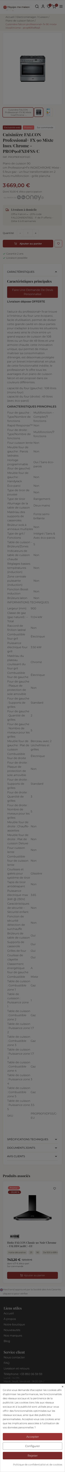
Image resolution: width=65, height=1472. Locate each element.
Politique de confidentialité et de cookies (37, 1464)
